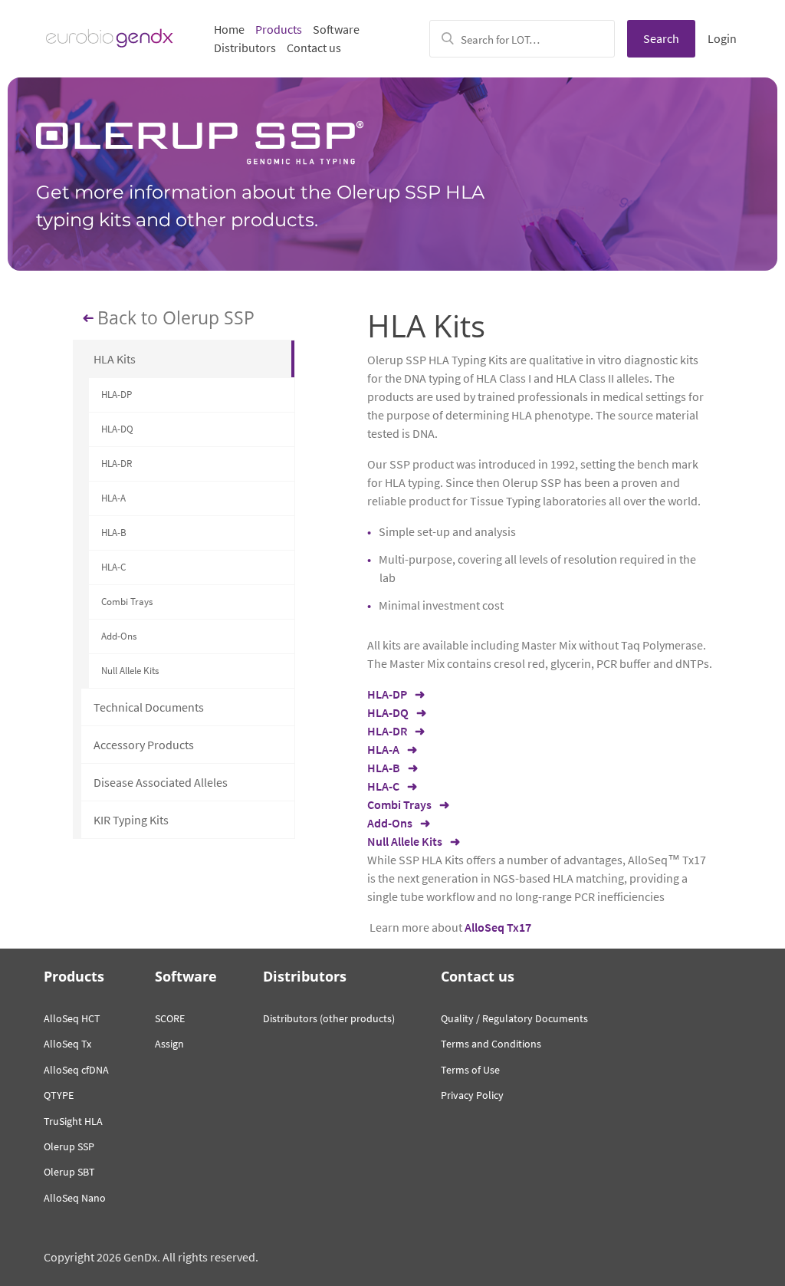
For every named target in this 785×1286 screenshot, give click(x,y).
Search (661, 38)
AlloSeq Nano (75, 1198)
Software (336, 29)
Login (722, 38)
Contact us (314, 47)
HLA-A (113, 498)
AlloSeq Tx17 (498, 927)
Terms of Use (470, 1070)
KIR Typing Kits (131, 819)
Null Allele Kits (130, 670)
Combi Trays (127, 601)
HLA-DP (116, 394)
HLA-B (113, 532)
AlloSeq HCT (72, 1018)
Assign (169, 1044)
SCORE (170, 1018)
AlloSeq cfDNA (76, 1070)
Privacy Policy (472, 1095)
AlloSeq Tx (67, 1044)
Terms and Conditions (491, 1044)
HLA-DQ (117, 429)
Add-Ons (118, 636)
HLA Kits (115, 359)
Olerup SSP (69, 1146)
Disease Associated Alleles (161, 782)
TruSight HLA (73, 1121)
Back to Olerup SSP (176, 318)
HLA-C (113, 567)
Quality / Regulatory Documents (514, 1018)
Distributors (245, 47)
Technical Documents (149, 707)
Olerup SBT (69, 1172)
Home (229, 29)
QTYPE (59, 1095)
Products (278, 29)
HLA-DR (116, 463)
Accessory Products (144, 744)
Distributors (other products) (329, 1018)
